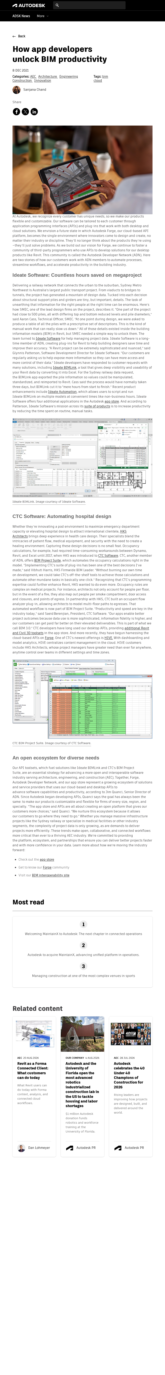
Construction (22, 80)
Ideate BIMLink (64, 367)
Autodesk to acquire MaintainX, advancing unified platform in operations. (83, 955)
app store (112, 401)
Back (21, 36)
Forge (49, 638)
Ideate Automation (62, 392)
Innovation (42, 80)
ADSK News (21, 16)
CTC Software (108, 555)
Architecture (48, 76)
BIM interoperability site (50, 875)
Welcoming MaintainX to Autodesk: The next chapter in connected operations (83, 934)
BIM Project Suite (47, 560)
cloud (98, 80)
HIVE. (108, 638)
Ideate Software (48, 338)
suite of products (97, 406)
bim (105, 76)
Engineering (68, 76)
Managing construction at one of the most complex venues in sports (83, 976)
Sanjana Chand (34, 90)
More (40, 16)
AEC (33, 76)
